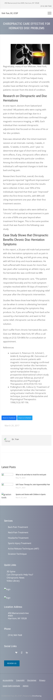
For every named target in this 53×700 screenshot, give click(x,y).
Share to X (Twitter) (24, 418)
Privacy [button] (42, 680)
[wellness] (27, 652)
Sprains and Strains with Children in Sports (31, 494)
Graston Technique (17, 554)
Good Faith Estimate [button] (11, 686)
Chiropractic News (15, 577)
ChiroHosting (36, 696)
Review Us (11, 663)
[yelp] (11, 652)
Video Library (13, 580)
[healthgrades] (16, 652)
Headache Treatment (18, 538)
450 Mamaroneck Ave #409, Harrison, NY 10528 (21, 3)
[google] (5, 652)
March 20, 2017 (11, 425)
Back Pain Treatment (18, 527)
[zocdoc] (22, 652)
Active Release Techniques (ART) (23, 548)
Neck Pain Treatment (18, 532)
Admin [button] (25, 686)
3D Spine (11, 571)
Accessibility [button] (8, 680)
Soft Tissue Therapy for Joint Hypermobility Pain (33, 484)
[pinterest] (32, 652)
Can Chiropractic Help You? (20, 574)
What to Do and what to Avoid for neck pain (31, 475)
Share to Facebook (9, 418)
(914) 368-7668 (45, 6)
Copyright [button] (20, 680)
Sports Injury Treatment (19, 543)
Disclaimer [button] (31, 680)
